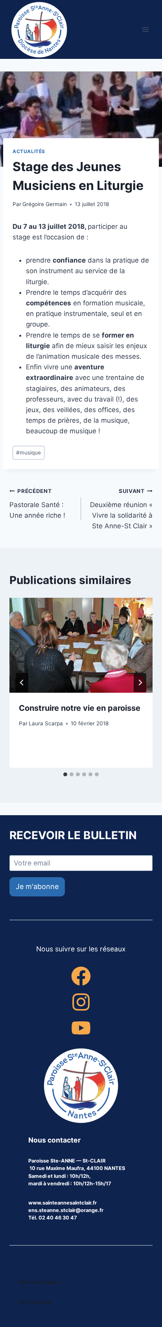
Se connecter (35, 1302)
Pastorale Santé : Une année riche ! (37, 503)
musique (28, 452)
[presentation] (81, 645)
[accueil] (81, 1086)
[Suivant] (140, 682)
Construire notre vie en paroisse (79, 708)
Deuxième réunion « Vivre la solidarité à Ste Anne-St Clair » (121, 509)
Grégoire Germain (44, 204)
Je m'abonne (37, 886)
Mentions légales (40, 1282)
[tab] (65, 774)
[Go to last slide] (22, 682)
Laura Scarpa (46, 723)
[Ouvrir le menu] (145, 29)
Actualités (29, 151)
